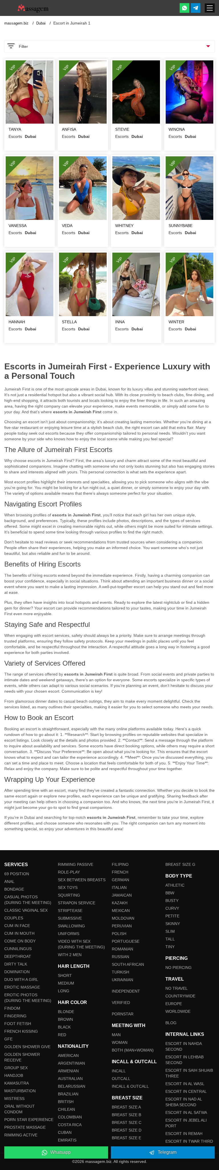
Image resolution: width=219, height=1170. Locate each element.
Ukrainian (122, 979)
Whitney (124, 225)
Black (64, 1027)
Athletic (174, 885)
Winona (177, 129)
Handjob (13, 1075)
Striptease (70, 910)
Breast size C (126, 1122)
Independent (126, 991)
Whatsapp (60, 1152)
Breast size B (126, 1114)
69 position (16, 874)
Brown (65, 1019)
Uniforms (68, 933)
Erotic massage (22, 987)
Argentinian (71, 1063)
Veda (67, 225)
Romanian (122, 949)
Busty (172, 900)
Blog (171, 1022)
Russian (120, 956)
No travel (176, 988)
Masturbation (20, 1091)
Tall (170, 939)
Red (62, 1034)
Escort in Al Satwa (186, 1112)
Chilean (66, 1109)
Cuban (65, 1132)
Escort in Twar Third (189, 1141)
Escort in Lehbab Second (184, 1060)
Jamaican (122, 895)
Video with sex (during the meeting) (81, 944)
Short (65, 975)
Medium (66, 983)
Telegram (167, 1152)
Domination (17, 971)
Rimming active (20, 1135)
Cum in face (17, 925)
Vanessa (18, 225)
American (68, 1055)
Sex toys (68, 887)
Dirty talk (15, 964)
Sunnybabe (180, 225)
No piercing (178, 967)
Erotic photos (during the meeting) (27, 998)
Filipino (120, 864)
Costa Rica (70, 1124)
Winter (176, 322)
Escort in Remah (183, 1133)
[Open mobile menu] (210, 8)
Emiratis (67, 1140)
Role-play (69, 872)
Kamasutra (16, 1083)
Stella (69, 322)
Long (63, 991)
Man (116, 1034)
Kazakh (119, 903)
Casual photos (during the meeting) (27, 900)
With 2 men (70, 954)
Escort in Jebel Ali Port (186, 1123)
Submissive (70, 918)
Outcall (121, 1078)
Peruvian (122, 926)
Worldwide (177, 1011)
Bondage (14, 889)
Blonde (66, 1011)
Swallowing (71, 926)
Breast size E (126, 1138)
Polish (119, 933)
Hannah (17, 322)
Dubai (41, 23)
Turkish (120, 972)
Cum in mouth (19, 933)
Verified (121, 1002)
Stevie (122, 129)
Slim (170, 931)
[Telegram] (195, 8)
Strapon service (76, 903)
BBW (169, 893)
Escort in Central (186, 1091)
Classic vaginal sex (26, 910)
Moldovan (123, 918)
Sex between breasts (82, 880)
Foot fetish (17, 1023)
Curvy (172, 908)
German (120, 880)
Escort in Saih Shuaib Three (189, 1073)
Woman (119, 1042)
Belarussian (71, 1086)
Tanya (15, 129)
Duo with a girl (21, 979)
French (120, 872)
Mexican (121, 910)
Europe (173, 1003)
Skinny (172, 923)
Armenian (68, 1071)
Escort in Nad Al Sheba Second (183, 1102)
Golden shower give (27, 1046)
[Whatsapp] (184, 8)
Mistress (14, 1098)
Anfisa (69, 129)
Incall (119, 1071)
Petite (172, 916)
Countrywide (180, 996)
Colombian (70, 1117)
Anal (9, 881)
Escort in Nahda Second (183, 1046)
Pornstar (122, 1014)
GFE (8, 1039)
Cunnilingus (18, 948)
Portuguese (125, 941)
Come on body (20, 941)
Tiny (170, 946)
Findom (12, 1008)
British (66, 1101)
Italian (119, 887)
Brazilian (68, 1094)
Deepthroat (17, 956)
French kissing (21, 1031)
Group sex (16, 1067)
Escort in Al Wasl (184, 1083)
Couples (13, 918)
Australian (70, 1078)
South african (128, 964)
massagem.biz (17, 23)
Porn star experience (28, 1119)
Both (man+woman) (133, 1050)
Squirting (69, 895)
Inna (120, 322)
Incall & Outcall (130, 1086)
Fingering (15, 1016)
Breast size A (126, 1107)
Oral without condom (19, 1109)
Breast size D (126, 1130)
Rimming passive (75, 864)
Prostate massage (25, 1127)
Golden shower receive (22, 1057)
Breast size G (180, 864)
